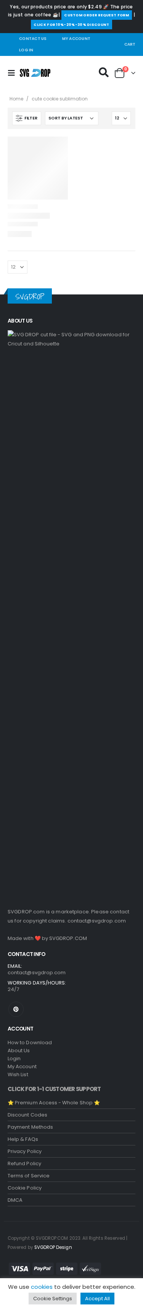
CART (129, 44)
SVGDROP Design (53, 1247)
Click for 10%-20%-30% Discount (71, 24)
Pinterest (16, 1009)
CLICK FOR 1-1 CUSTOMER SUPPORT (54, 1089)
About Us (19, 1050)
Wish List (18, 1074)
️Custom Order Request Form (96, 15)
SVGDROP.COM (68, 938)
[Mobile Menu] (14, 73)
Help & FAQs (23, 1139)
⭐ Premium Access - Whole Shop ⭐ (54, 1102)
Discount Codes (27, 1114)
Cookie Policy (25, 1187)
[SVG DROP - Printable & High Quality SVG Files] (35, 73)
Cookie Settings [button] (52, 1298)
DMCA (15, 1200)
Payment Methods (30, 1127)
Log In (26, 50)
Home (16, 98)
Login (14, 1058)
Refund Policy (24, 1163)
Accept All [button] (97, 1298)
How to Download (30, 1042)
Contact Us (33, 38)
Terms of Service (29, 1175)
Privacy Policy (25, 1151)
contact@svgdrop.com (96, 920)
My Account (76, 38)
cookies (42, 1287)
